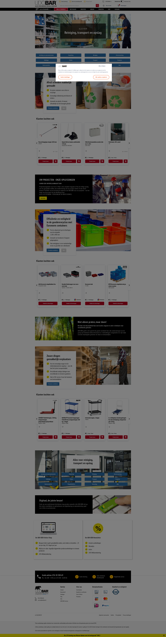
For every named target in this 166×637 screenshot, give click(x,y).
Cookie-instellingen (65, 77)
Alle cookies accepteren (101, 77)
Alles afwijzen (102, 66)
